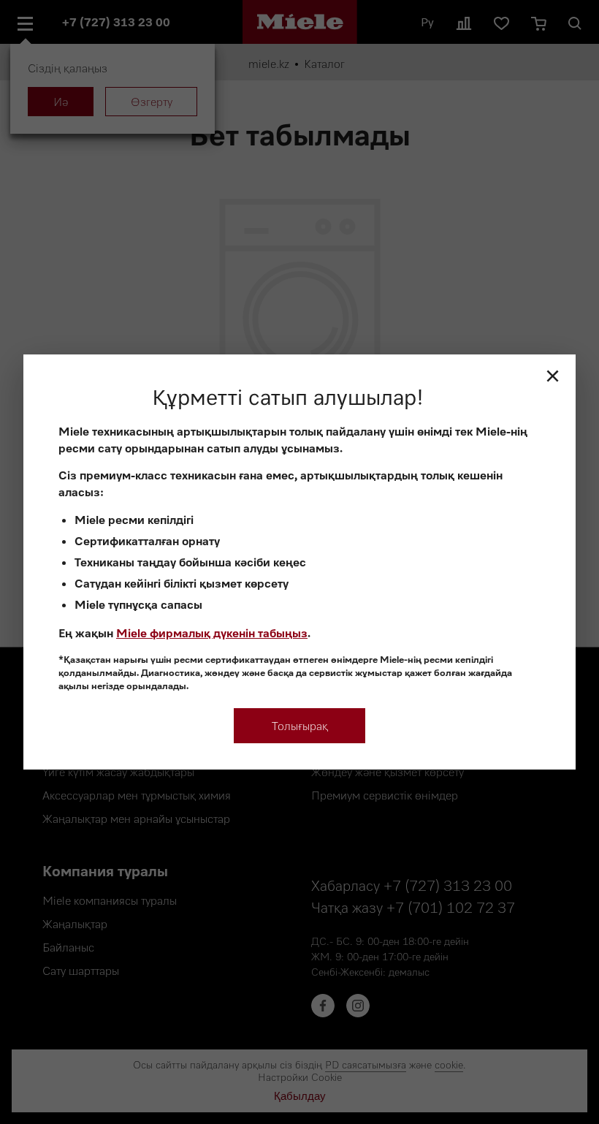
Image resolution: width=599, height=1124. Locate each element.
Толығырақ (300, 725)
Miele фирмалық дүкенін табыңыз (212, 633)
